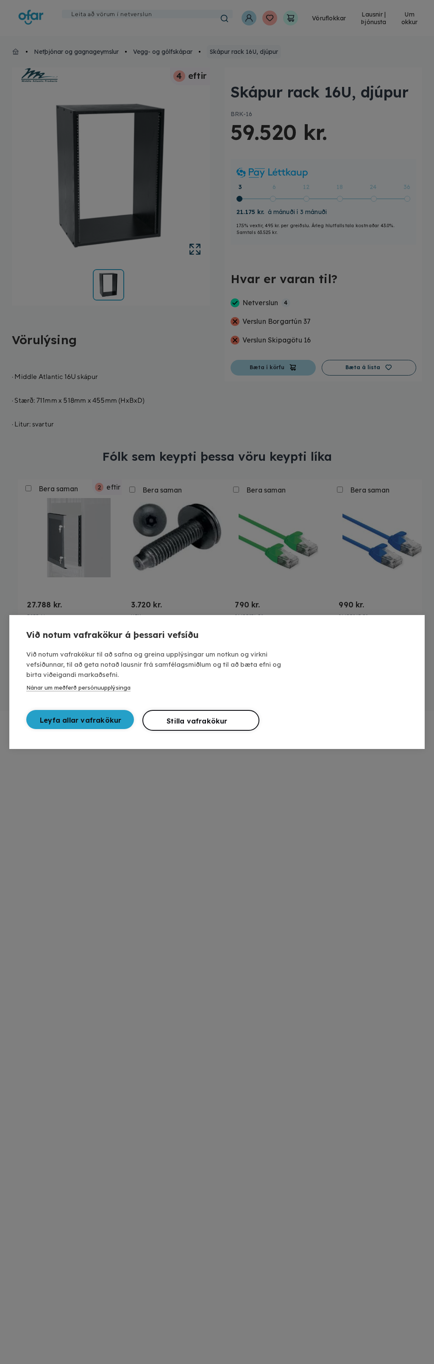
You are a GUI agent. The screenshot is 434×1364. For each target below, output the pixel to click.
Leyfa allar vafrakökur (80, 720)
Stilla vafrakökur (197, 721)
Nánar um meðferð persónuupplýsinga (78, 687)
